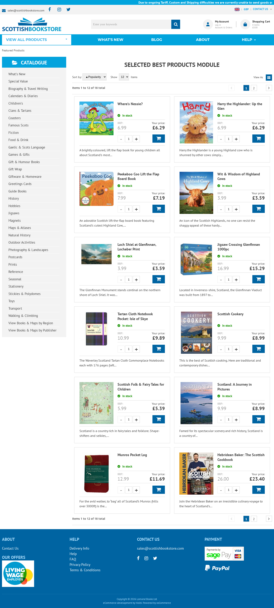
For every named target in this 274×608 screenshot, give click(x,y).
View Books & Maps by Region (30, 323)
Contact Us (10, 548)
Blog (156, 40)
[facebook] (48, 9)
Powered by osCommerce (157, 603)
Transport (15, 308)
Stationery (15, 286)
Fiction (13, 132)
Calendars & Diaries (23, 96)
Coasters (14, 118)
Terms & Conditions (85, 570)
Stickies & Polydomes (24, 294)
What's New (110, 40)
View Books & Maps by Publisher (32, 330)
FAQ (73, 559)
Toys (11, 301)
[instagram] (57, 9)
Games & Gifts (18, 154)
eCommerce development (117, 603)
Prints (12, 264)
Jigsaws (13, 213)
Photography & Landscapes (28, 250)
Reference (15, 271)
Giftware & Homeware (25, 176)
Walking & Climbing (23, 315)
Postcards (15, 257)
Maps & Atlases (19, 228)
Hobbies (14, 206)
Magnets (14, 220)
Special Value (18, 81)
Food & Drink (18, 140)
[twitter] (66, 9)
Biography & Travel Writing (28, 88)
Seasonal (14, 279)
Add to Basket (158, 138)
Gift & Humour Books (24, 162)
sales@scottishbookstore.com (26, 10)
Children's (15, 103)
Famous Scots (18, 125)
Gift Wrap (15, 169)
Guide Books (17, 191)
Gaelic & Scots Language (26, 147)
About (203, 40)
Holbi (139, 603)
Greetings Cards (19, 184)
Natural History (19, 235)
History (13, 198)
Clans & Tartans (19, 110)
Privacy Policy (80, 564)
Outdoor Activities (21, 242)
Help (73, 553)
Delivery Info (79, 548)
